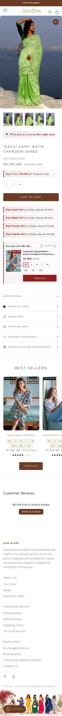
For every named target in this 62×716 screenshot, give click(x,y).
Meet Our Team (13, 596)
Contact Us (10, 666)
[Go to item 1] (8, 119)
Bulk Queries (12, 654)
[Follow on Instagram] (13, 676)
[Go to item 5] (50, 119)
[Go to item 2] (18, 119)
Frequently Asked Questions (22, 660)
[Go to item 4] (39, 119)
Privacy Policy (12, 613)
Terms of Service (14, 631)
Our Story (10, 584)
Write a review (31, 511)
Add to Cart (39, 278)
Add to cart (31, 197)
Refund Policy (12, 619)
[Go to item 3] (29, 119)
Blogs (7, 590)
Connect (17, 708)
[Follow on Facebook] (5, 676)
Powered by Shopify (43, 686)
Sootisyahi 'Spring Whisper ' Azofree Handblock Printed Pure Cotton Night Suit (21, 435)
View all (31, 465)
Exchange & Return (16, 648)
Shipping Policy (13, 625)
